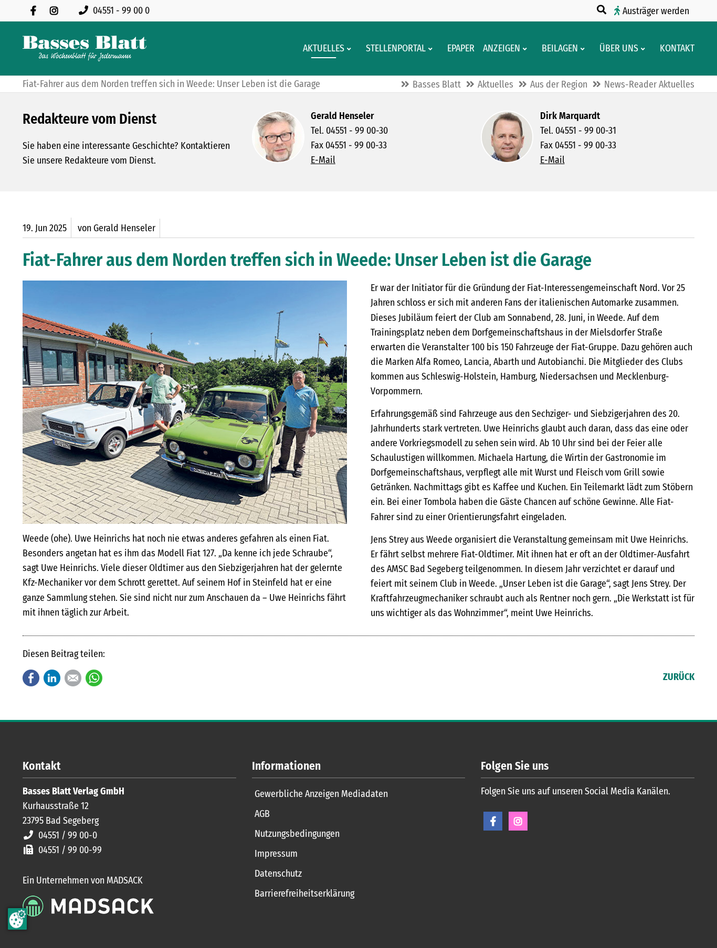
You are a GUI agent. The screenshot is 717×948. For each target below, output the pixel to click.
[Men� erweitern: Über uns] (644, 49)
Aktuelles (495, 84)
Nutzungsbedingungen (297, 833)
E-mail (73, 678)
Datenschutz (278, 873)
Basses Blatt (437, 84)
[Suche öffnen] (602, 10)
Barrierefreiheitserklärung (304, 893)
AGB (262, 814)
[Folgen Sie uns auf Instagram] (54, 10)
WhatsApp (94, 678)
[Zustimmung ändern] (17, 919)
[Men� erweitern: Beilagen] (584, 49)
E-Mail (323, 160)
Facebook (31, 678)
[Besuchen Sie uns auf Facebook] (33, 10)
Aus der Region (558, 84)
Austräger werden (656, 11)
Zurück (678, 677)
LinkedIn (52, 678)
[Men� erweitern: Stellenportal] (432, 49)
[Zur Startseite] (84, 48)
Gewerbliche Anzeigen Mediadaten (321, 794)
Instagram (518, 821)
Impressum (276, 853)
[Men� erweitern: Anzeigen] (526, 49)
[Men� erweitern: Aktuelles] (350, 49)
